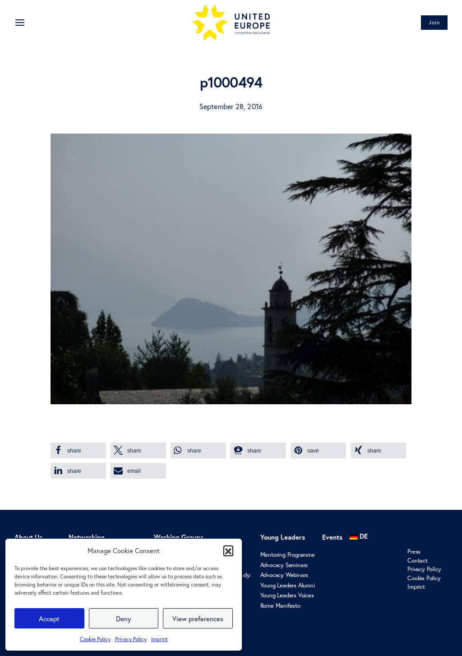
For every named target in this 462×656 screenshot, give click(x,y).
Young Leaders (282, 537)
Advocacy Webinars (284, 575)
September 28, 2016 (231, 106)
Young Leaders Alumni (287, 585)
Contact (417, 560)
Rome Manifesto (280, 606)
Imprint (159, 639)
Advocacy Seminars (284, 565)
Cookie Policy (95, 639)
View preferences (197, 618)
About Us (28, 537)
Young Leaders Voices (287, 595)
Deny (123, 618)
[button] (228, 550)
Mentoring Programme (287, 555)
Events (332, 537)
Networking (87, 537)
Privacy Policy (131, 639)
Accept (49, 618)
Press (413, 551)
